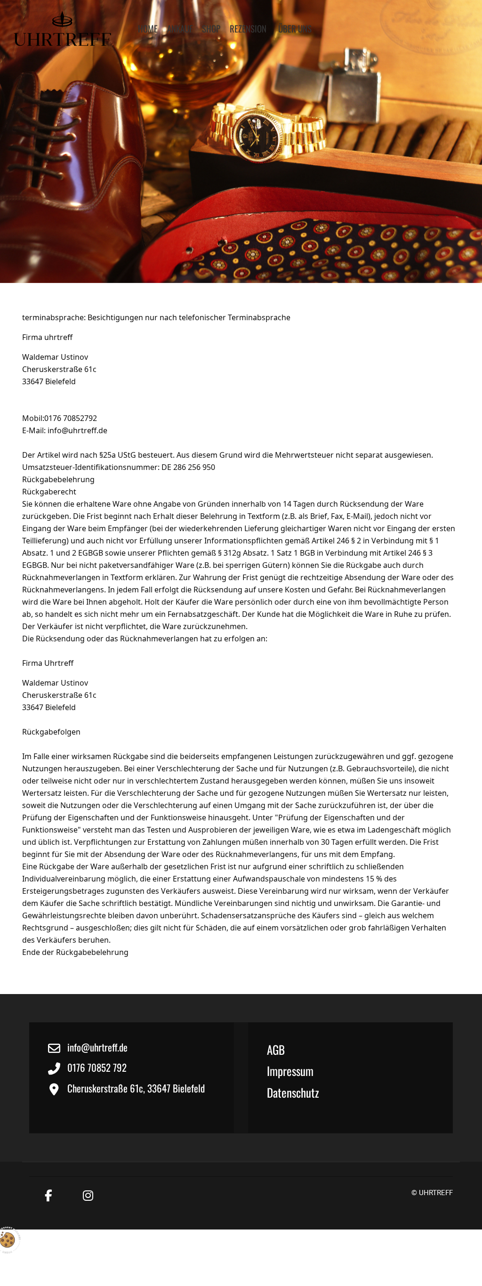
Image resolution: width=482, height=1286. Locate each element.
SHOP (211, 28)
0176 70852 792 (97, 1067)
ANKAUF (180, 28)
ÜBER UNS (295, 28)
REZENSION (248, 28)
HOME (148, 28)
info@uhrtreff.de (77, 430)
